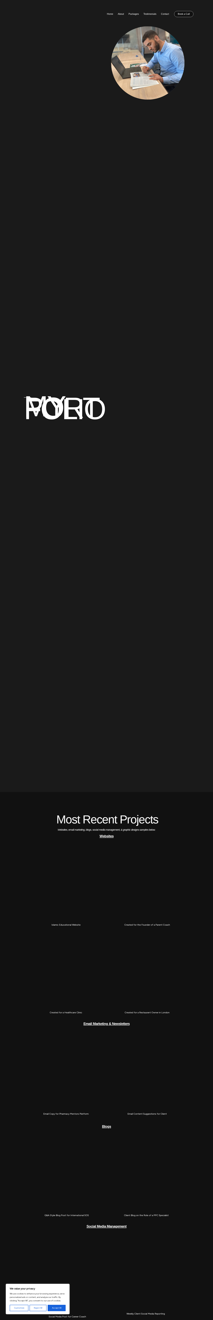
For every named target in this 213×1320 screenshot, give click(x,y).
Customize (19, 1308)
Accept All (56, 1308)
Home (110, 14)
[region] (38, 1299)
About (121, 14)
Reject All (38, 1308)
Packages (134, 14)
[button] (183, 14)
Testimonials (149, 14)
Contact (165, 14)
